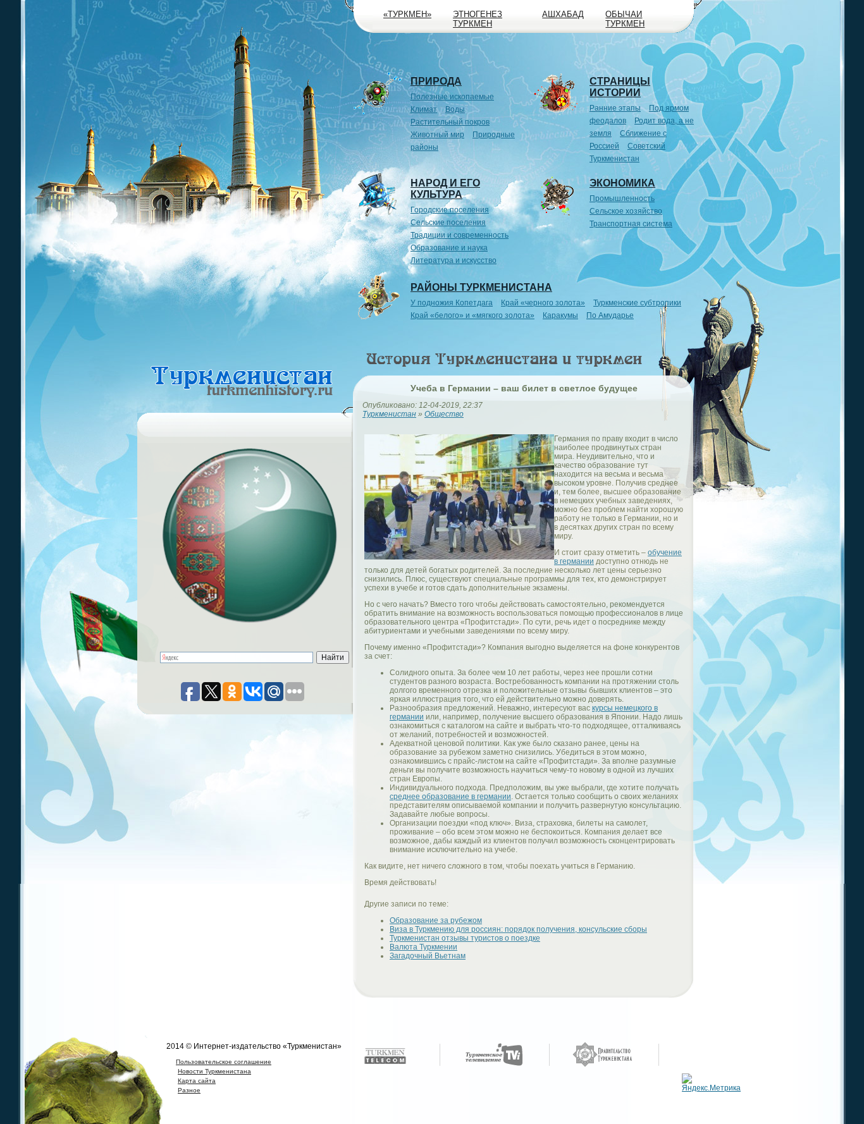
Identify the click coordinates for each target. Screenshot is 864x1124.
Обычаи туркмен (625, 18)
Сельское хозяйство (625, 211)
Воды (455, 109)
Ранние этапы (615, 108)
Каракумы (560, 315)
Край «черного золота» (543, 302)
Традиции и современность (459, 235)
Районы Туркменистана (481, 287)
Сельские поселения (448, 222)
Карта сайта (197, 1080)
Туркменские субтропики (637, 302)
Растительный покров (450, 122)
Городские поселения (449, 209)
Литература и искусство (453, 260)
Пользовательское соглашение (223, 1061)
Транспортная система (630, 223)
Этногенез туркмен (477, 18)
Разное (189, 1090)
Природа (436, 81)
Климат (423, 109)
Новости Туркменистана (214, 1071)
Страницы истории (619, 87)
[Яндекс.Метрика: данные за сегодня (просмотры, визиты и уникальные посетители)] (713, 1082)
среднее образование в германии (450, 796)
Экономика (622, 183)
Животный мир (437, 134)
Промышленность (622, 198)
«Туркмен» (407, 14)
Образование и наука (449, 247)
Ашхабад (563, 14)
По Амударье (610, 315)
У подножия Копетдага (451, 302)
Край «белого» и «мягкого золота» (472, 315)
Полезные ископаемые (452, 96)
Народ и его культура (445, 189)
